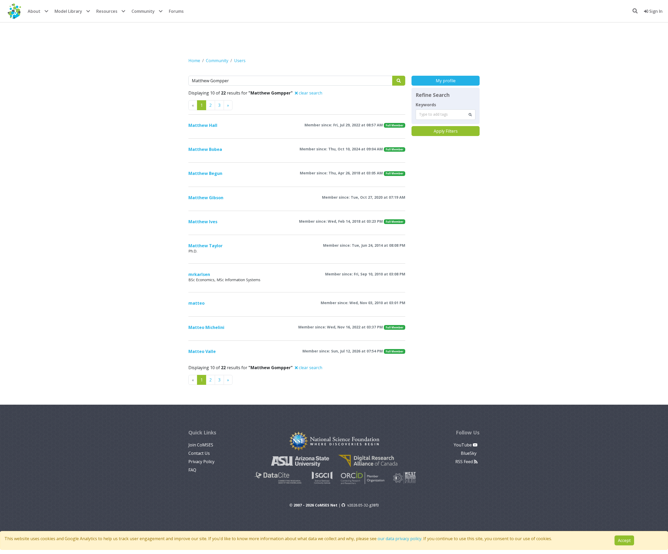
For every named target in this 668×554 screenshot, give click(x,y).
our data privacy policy (399, 538)
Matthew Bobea (205, 149)
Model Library (68, 11)
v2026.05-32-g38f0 (363, 505)
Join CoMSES (200, 445)
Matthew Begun (205, 173)
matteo (196, 303)
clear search (310, 93)
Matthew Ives (202, 222)
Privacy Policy (201, 461)
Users (240, 60)
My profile (446, 81)
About (34, 11)
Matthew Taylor (205, 246)
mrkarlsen (199, 274)
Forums (176, 11)
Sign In (655, 11)
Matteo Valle (202, 351)
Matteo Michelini (206, 327)
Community (143, 11)
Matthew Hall (202, 125)
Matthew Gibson (205, 198)
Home (194, 60)
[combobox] (445, 114)
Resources (106, 11)
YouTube (463, 445)
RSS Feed (464, 461)
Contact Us (199, 453)
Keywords (426, 104)
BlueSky (469, 453)
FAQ (192, 470)
